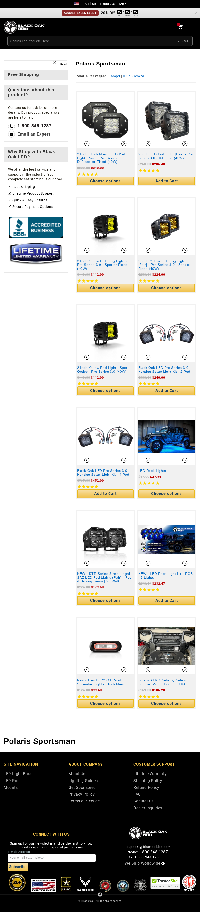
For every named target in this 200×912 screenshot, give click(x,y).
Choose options (105, 181)
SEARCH (183, 41)
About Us (77, 774)
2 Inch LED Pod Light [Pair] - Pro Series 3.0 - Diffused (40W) (165, 156)
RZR (126, 76)
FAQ (137, 794)
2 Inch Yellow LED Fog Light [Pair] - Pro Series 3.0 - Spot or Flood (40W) (164, 264)
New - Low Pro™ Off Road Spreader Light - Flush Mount (102, 682)
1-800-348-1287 (112, 4)
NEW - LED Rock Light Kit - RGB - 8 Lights (165, 575)
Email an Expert (33, 134)
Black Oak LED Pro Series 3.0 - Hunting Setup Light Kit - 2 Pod (164, 369)
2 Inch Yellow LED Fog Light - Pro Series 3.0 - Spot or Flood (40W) (102, 264)
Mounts (11, 788)
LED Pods (13, 781)
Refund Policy (146, 788)
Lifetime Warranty (150, 774)
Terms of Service (84, 801)
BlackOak (88, 901)
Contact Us (143, 801)
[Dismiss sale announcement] (196, 13)
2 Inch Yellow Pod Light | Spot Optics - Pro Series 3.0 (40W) (102, 369)
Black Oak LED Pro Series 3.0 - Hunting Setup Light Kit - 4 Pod (103, 472)
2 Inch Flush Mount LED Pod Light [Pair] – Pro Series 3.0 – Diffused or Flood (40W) (102, 158)
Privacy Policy (82, 794)
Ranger (114, 76)
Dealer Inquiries (147, 808)
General (138, 76)
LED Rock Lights (152, 471)
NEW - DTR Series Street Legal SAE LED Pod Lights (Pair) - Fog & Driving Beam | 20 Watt (104, 577)
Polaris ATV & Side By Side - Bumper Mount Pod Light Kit (162, 682)
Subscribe (18, 867)
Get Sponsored (82, 788)
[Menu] (191, 27)
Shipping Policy (147, 781)
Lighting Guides (83, 781)
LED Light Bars (17, 774)
